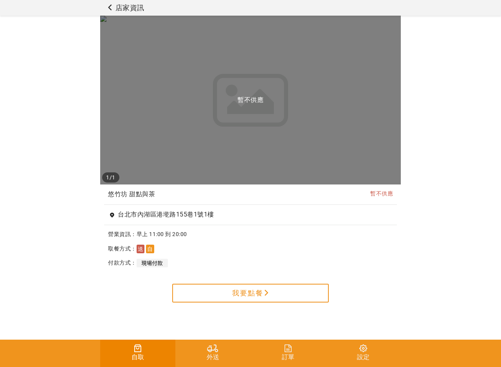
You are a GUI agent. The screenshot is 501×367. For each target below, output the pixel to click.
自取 (138, 357)
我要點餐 (247, 293)
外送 (213, 357)
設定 (363, 357)
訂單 (288, 357)
